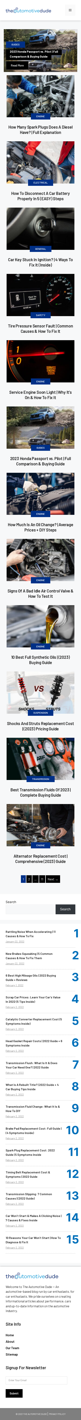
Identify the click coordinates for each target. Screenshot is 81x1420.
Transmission (40, 779)
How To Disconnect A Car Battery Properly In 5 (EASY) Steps (40, 196)
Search (11, 902)
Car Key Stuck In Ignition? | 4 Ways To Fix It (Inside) (40, 262)
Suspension (40, 712)
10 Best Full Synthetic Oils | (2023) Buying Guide (40, 660)
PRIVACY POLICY (57, 1414)
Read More (17, 65)
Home (10, 1335)
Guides (15, 44)
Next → (53, 879)
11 (42, 879)
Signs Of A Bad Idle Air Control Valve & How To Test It (40, 593)
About (10, 1341)
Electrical (41, 182)
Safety (40, 315)
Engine (40, 116)
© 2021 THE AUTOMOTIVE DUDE (31, 1414)
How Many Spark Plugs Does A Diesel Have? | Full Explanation (40, 129)
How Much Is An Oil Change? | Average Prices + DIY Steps (40, 527)
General (40, 248)
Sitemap (12, 1354)
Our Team (12, 1348)
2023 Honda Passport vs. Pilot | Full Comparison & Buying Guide (34, 54)
